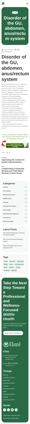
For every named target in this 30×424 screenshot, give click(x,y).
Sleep (5, 267)
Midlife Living (7, 198)
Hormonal (12, 261)
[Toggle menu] (27, 4)
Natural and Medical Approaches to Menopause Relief (12, 247)
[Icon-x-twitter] (8, 409)
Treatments (7, 218)
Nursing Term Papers (9, 206)
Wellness (14, 270)
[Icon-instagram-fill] (12, 409)
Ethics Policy (15, 418)
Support (11, 267)
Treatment (6, 270)
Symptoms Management (11, 214)
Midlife (6, 264)
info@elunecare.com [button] (10, 365)
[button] (13, 333)
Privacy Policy (7, 418)
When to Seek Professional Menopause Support (13, 240)
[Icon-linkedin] (16, 409)
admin (18, 49)
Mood (11, 264)
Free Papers (7, 191)
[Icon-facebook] (4, 409)
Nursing (15, 12)
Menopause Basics (9, 195)
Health (6, 261)
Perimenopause (19, 264)
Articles (5, 187)
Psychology (7, 210)
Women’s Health (8, 221)
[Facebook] (9, 152)
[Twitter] (7, 152)
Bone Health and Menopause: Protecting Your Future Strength (14, 234)
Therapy (18, 267)
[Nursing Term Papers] (3, 3)
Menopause (20, 261)
